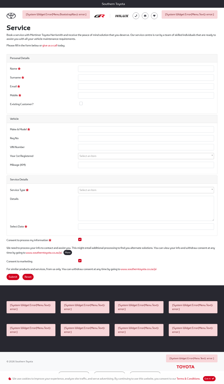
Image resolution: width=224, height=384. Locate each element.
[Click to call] (136, 15)
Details (14, 199)
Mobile (14, 95)
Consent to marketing (19, 261)
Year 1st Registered (21, 156)
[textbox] (146, 156)
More (68, 252)
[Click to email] (145, 15)
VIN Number (17, 147)
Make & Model (18, 129)
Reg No (14, 138)
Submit (13, 277)
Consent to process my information (28, 240)
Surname (15, 77)
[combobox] (146, 156)
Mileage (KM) (18, 165)
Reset (28, 277)
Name (14, 68)
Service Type (18, 190)
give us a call (50, 45)
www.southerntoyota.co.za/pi (44, 252)
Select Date (17, 226)
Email (13, 86)
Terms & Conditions (188, 378)
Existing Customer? (21, 104)
